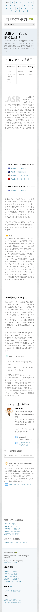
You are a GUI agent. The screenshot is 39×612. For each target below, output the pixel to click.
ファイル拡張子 (11, 524)
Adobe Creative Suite (19, 175)
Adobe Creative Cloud (20, 179)
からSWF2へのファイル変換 (16, 543)
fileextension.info (10, 563)
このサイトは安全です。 (13, 591)
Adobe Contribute (18, 168)
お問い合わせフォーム (12, 600)
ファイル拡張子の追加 (12, 602)
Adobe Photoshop (18, 172)
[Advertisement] (22, 90)
